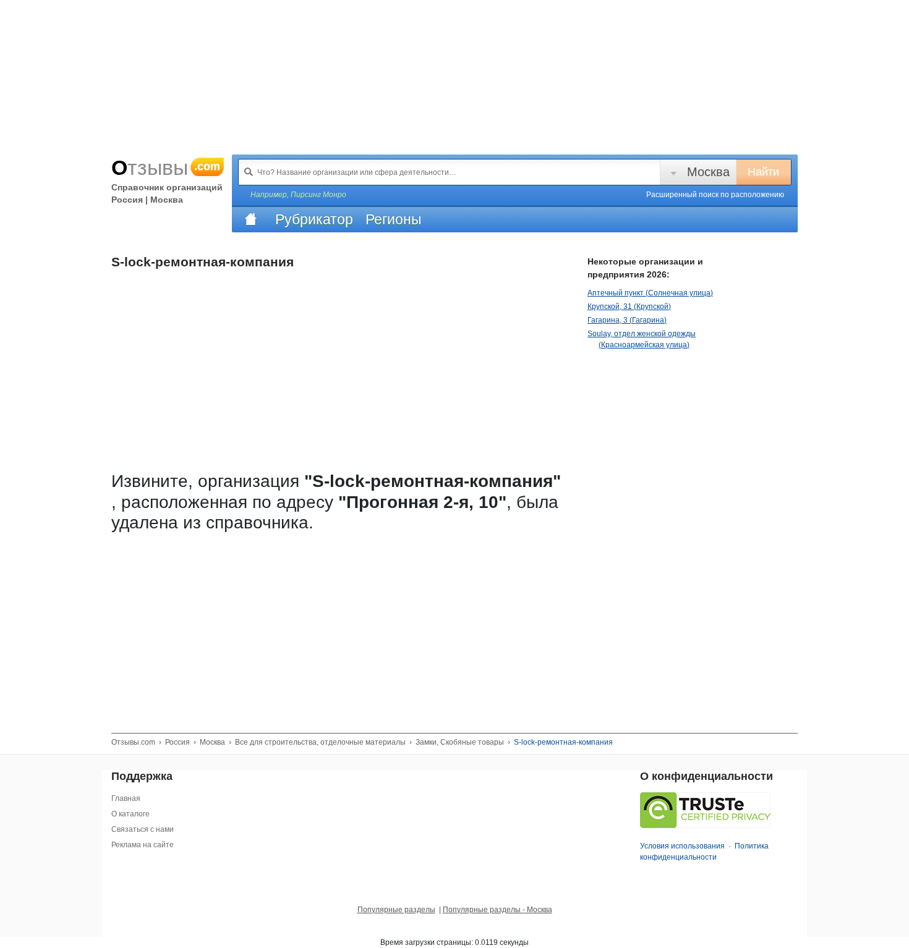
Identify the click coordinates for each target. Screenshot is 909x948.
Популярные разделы (396, 909)
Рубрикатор (314, 219)
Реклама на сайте (142, 844)
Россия (177, 742)
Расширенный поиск (715, 194)
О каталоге (130, 814)
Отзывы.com (133, 742)
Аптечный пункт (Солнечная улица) (650, 293)
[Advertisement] (340, 625)
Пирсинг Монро (318, 194)
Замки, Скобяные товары (460, 742)
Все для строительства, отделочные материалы (320, 742)
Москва (708, 172)
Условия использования (682, 846)
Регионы (393, 219)
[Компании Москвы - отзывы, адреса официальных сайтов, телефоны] (250, 219)
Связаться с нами (142, 829)
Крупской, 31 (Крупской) (629, 306)
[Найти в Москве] (249, 172)
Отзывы (165, 167)
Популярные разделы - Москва (497, 909)
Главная (125, 798)
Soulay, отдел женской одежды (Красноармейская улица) (641, 339)
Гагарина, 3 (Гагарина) (627, 320)
